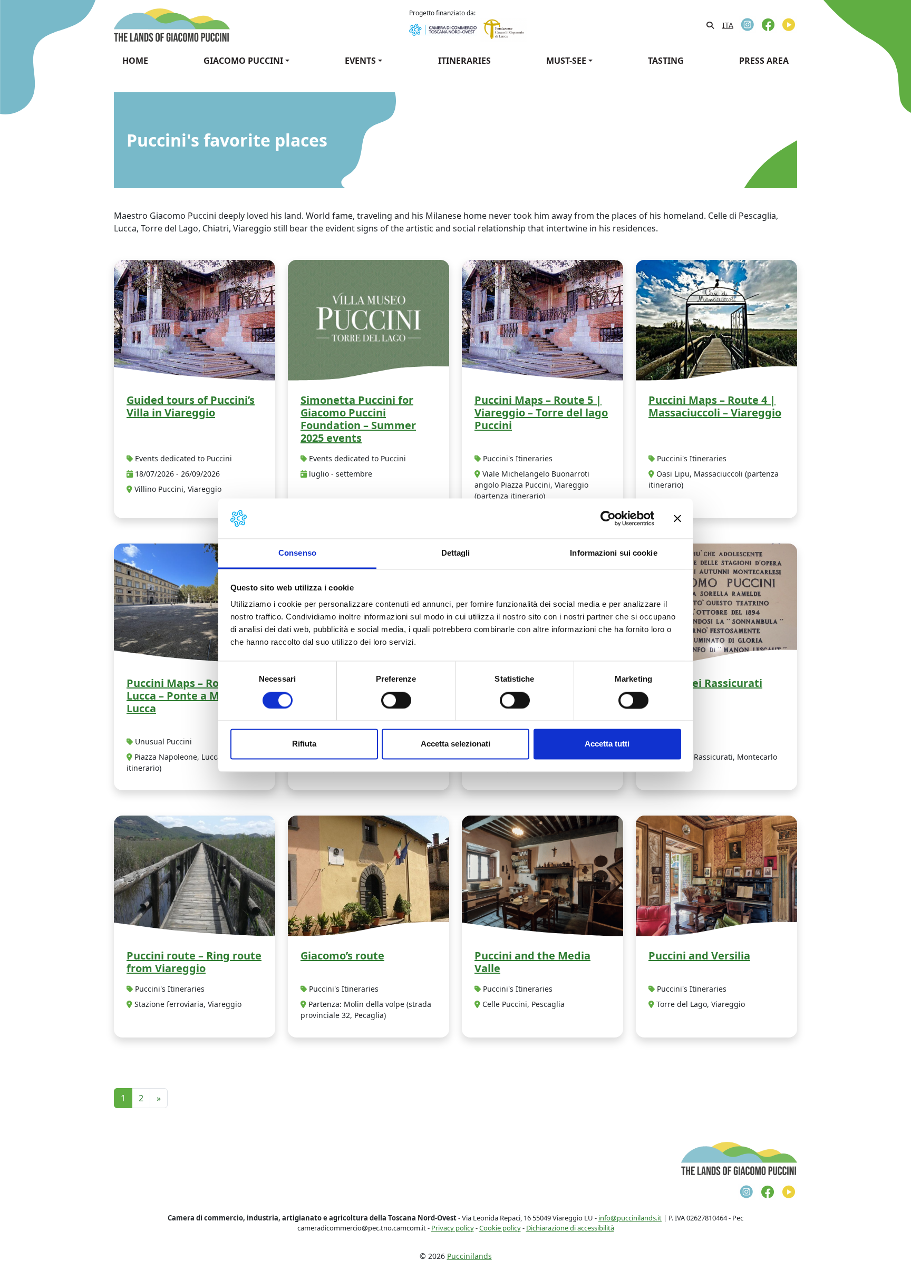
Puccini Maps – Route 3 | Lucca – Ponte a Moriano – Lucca (194, 695)
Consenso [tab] (297, 553)
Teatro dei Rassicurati (705, 683)
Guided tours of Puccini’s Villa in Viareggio (191, 406)
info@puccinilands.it (630, 1218)
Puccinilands (469, 1256)
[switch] (396, 700)
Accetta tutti (607, 744)
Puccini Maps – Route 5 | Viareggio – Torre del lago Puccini (541, 412)
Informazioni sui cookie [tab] (613, 553)
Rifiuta (304, 744)
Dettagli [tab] (455, 553)
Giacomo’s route (342, 955)
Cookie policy (500, 1228)
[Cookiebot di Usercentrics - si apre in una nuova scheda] (608, 518)
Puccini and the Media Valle (532, 961)
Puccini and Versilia (699, 955)
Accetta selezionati (455, 744)
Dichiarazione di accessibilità (570, 1228)
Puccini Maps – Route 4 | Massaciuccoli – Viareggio (714, 406)
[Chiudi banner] (677, 518)
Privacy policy (452, 1228)
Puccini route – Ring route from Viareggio (194, 961)
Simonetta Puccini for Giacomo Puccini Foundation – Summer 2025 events (358, 419)
